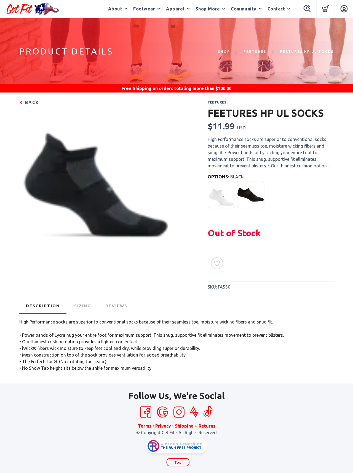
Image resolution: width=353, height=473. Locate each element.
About (115, 8)
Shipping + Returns (195, 425)
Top (178, 462)
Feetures (255, 51)
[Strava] (194, 412)
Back (31, 102)
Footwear (144, 8)
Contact (276, 8)
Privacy (163, 425)
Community (243, 8)
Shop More (208, 8)
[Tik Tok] (208, 412)
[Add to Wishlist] (217, 263)
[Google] (162, 412)
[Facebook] (146, 412)
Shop (224, 51)
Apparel (175, 8)
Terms (144, 425)
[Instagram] (179, 412)
